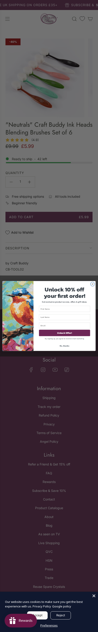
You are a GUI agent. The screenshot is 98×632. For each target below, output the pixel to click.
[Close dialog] (92, 284)
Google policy (61, 606)
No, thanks (64, 345)
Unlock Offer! (64, 333)
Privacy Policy (42, 606)
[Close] (94, 596)
